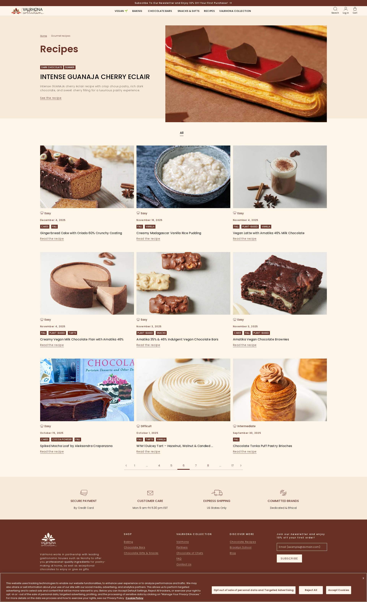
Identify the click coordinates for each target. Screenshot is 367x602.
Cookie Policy (134, 598)
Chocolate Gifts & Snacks (141, 553)
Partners (182, 547)
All (182, 133)
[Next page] (241, 465)
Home (43, 35)
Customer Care (150, 501)
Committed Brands (283, 501)
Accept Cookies (338, 590)
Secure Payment (84, 501)
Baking (128, 542)
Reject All (311, 590)
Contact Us (184, 564)
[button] (137, 11)
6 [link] (183, 465)
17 (232, 465)
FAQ (179, 559)
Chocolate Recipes (243, 542)
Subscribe (289, 558)
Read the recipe (52, 238)
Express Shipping (216, 501)
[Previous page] (126, 465)
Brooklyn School (241, 547)
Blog (233, 553)
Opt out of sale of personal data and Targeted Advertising (254, 590)
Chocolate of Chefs (189, 553)
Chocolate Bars (134, 547)
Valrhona (182, 542)
